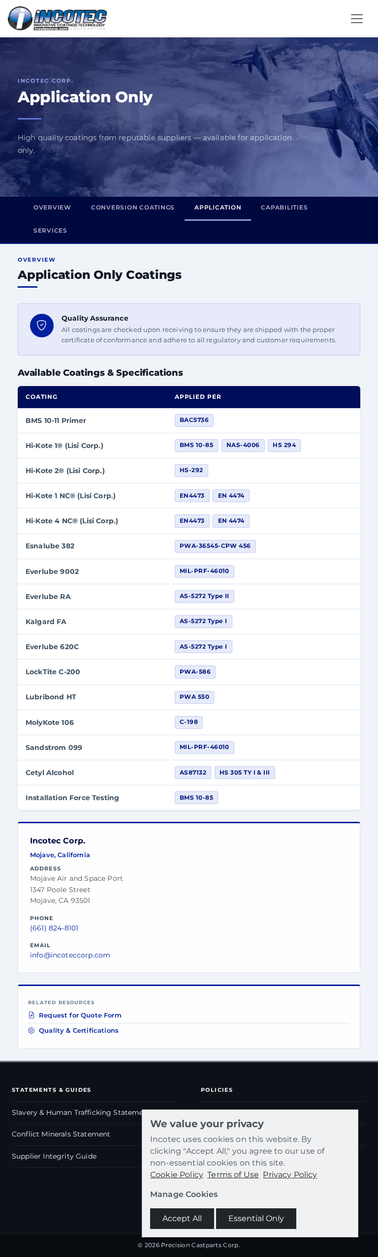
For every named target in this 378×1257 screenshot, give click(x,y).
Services (50, 230)
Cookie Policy (176, 1174)
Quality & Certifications (79, 1030)
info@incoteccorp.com (70, 955)
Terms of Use (233, 1174)
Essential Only (256, 1218)
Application (217, 207)
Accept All (182, 1218)
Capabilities (284, 207)
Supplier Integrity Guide (54, 1156)
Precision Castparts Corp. (200, 1245)
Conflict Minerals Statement (61, 1134)
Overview (52, 207)
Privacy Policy (290, 1174)
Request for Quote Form (80, 1015)
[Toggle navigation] (357, 18)
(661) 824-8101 (54, 928)
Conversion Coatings (133, 207)
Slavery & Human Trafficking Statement (81, 1112)
